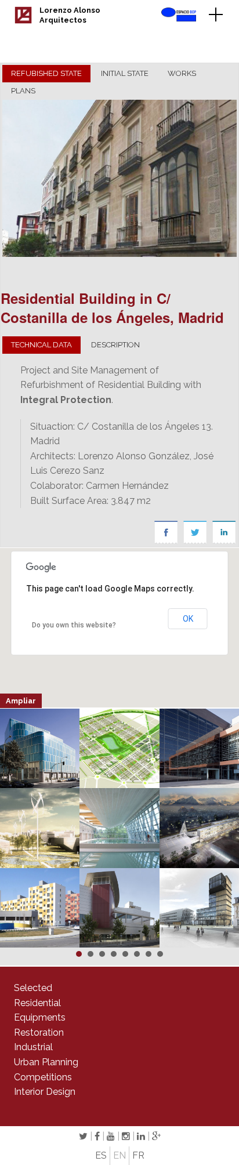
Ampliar (21, 700)
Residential (37, 1002)
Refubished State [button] (46, 73)
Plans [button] (23, 90)
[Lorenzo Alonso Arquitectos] (23, 20)
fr (138, 1155)
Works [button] (182, 73)
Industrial (33, 1047)
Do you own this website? (74, 625)
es (101, 1155)
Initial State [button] (125, 73)
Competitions (43, 1077)
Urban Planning (46, 1062)
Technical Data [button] (41, 344)
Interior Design (44, 1091)
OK (188, 618)
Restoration (39, 1032)
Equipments (40, 1017)
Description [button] (115, 344)
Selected (33, 987)
